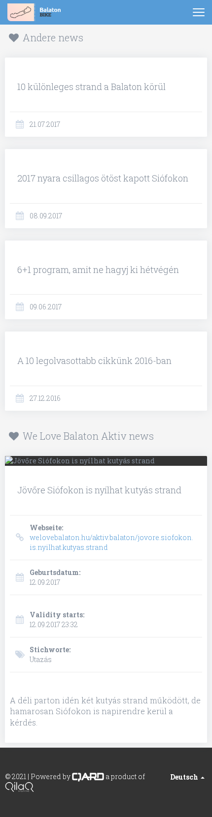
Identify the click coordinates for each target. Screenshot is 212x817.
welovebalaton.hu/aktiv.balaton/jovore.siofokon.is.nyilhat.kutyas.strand (111, 537)
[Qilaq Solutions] (19, 786)
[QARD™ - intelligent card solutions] (88, 776)
